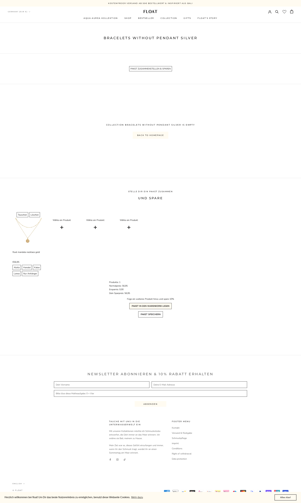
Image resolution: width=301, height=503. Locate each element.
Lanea (17, 273)
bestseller (146, 18)
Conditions (177, 448)
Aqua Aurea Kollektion (101, 18)
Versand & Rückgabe (182, 433)
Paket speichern (151, 314)
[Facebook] (110, 459)
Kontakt (176, 427)
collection (169, 18)
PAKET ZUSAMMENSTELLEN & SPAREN (150, 68)
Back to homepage (150, 135)
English (17, 484)
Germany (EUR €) (17, 12)
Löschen (35, 214)
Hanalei (27, 267)
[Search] (277, 11)
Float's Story (207, 18)
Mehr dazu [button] (137, 497)
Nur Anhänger (30, 273)
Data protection (179, 458)
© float (18, 490)
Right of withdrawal (181, 453)
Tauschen (22, 214)
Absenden (150, 404)
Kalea (37, 267)
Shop (128, 18)
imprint (175, 443)
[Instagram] (117, 459)
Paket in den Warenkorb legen (150, 306)
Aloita (17, 267)
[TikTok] (125, 459)
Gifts (187, 18)
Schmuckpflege (179, 438)
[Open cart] (291, 11)
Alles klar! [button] (285, 497)
